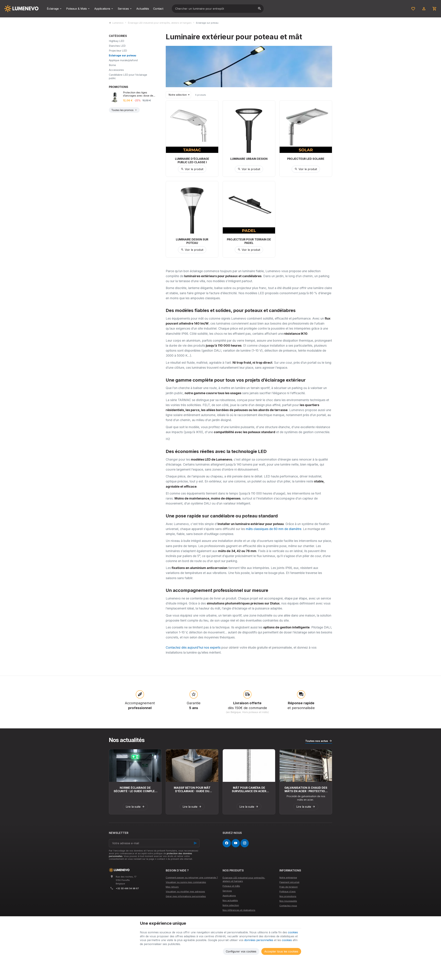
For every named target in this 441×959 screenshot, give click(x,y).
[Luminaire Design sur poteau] (192, 207)
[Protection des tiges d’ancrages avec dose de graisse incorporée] (115, 97)
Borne (112, 65)
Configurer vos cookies (241, 951)
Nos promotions (287, 896)
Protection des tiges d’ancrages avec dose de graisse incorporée (138, 94)
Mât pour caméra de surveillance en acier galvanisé (249, 789)
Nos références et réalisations (239, 910)
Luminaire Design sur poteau (192, 241)
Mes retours (172, 886)
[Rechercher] (259, 8)
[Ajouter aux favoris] (214, 105)
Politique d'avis (287, 891)
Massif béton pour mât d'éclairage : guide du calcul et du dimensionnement (192, 789)
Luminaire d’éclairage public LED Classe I (192, 160)
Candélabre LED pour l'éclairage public (128, 76)
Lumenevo (118, 22)
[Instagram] (244, 843)
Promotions (118, 87)
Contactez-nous (288, 905)
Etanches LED (117, 45)
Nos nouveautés (288, 901)
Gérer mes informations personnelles (186, 896)
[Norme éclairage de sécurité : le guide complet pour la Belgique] (135, 765)
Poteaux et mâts (231, 886)
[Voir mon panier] (434, 8)
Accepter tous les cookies (281, 951)
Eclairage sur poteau (122, 55)
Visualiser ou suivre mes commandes (186, 882)
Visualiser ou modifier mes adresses (185, 891)
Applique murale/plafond (123, 60)
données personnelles (258, 940)
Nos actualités (127, 740)
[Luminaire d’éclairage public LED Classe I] (192, 126)
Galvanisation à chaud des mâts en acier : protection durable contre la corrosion (305, 789)
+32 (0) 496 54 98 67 (127, 888)
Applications (229, 895)
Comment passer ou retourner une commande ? (192, 877)
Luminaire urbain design (249, 158)
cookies (293, 932)
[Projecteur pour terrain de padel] (249, 207)
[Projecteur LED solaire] (306, 126)
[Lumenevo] (21, 8)
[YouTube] (236, 843)
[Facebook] (227, 843)
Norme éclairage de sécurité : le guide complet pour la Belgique (135, 789)
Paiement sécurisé (289, 882)
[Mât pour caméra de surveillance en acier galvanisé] (249, 765)
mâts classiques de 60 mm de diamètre (273, 529)
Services (227, 890)
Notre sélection (231, 905)
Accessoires (116, 70)
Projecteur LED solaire (305, 158)
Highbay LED (116, 41)
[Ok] (195, 843)
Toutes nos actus (316, 741)
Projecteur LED (118, 50)
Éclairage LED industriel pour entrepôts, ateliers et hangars (160, 22)
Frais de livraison (288, 886)
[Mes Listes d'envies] (413, 8)
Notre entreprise (288, 877)
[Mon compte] (424, 8)
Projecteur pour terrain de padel (249, 241)
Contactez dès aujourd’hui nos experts (193, 647)
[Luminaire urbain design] (249, 126)
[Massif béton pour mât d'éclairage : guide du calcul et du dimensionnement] (192, 765)
